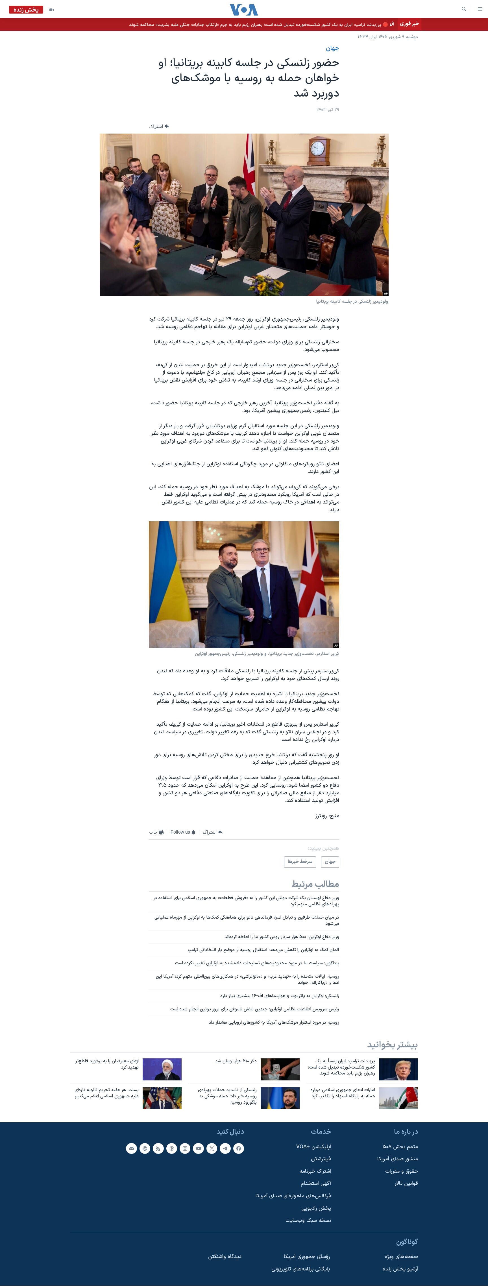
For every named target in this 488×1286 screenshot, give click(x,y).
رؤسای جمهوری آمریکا (307, 1257)
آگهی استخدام (316, 1184)
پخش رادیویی (316, 1208)
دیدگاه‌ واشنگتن (224, 1257)
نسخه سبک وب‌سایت (308, 1220)
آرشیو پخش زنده (400, 1269)
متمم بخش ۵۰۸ (400, 1147)
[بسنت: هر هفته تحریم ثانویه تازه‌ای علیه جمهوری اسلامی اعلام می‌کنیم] (162, 1098)
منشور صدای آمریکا (397, 1159)
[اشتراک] (131, 1148)
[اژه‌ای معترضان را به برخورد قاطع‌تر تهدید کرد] (162, 1069)
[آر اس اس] (158, 1148)
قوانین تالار (406, 1184)
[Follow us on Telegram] (225, 1148)
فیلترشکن (321, 1159)
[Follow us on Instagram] (185, 1148)
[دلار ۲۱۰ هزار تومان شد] (280, 1069)
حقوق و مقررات (401, 1171)
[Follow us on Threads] (171, 1148)
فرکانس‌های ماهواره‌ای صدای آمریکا (293, 1196)
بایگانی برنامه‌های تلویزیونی (300, 1269)
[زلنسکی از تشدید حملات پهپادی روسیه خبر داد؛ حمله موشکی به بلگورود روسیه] (280, 1098)
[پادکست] (145, 1148)
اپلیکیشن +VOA (313, 1147)
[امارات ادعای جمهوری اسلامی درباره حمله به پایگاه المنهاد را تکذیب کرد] (398, 1098)
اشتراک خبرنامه (315, 1171)
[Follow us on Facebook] (238, 1148)
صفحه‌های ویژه (401, 1257)
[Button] (159, 126)
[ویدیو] (51, 10)
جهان (332, 48)
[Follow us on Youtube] (198, 1148)
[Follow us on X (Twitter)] (211, 1148)
